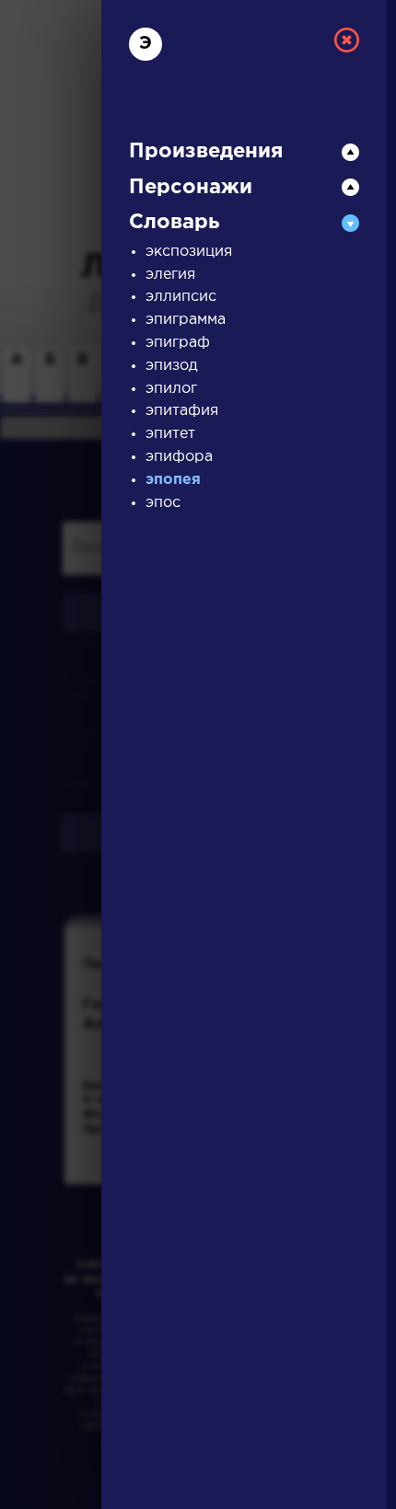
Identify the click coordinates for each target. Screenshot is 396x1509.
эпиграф (178, 343)
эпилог (171, 389)
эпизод (172, 366)
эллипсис (181, 297)
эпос (163, 503)
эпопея (173, 480)
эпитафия (182, 411)
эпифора (179, 457)
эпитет (170, 434)
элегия (170, 275)
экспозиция (189, 252)
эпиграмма (186, 320)
